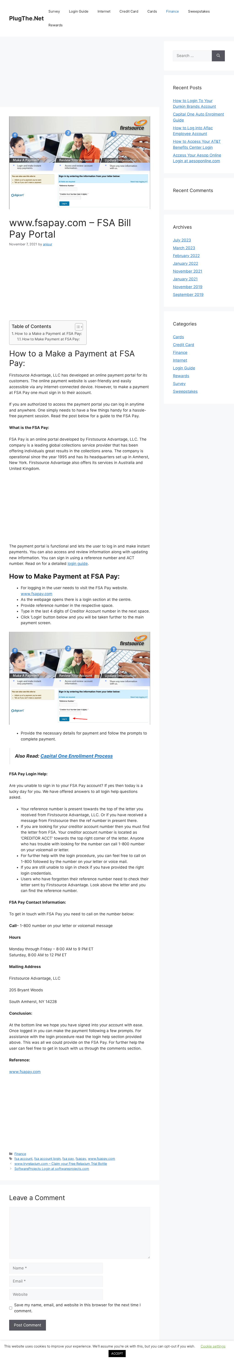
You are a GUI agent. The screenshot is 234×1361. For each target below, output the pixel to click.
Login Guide (78, 11)
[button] (77, 327)
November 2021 (187, 271)
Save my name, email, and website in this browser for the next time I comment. (77, 1308)
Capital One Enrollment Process (76, 756)
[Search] (218, 55)
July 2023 (182, 240)
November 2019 (187, 287)
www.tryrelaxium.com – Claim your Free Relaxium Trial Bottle (60, 1164)
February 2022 (186, 255)
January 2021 (185, 279)
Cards (152, 11)
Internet (104, 11)
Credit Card (129, 11)
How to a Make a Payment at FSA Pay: (48, 333)
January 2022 (185, 263)
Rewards (55, 25)
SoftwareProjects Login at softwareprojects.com (51, 1169)
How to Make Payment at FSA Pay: (51, 339)
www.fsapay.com (36, 593)
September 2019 (188, 294)
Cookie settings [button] (213, 1346)
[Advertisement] (79, 73)
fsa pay (68, 1158)
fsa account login (47, 1158)
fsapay (81, 1158)
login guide (78, 563)
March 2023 (184, 248)
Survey (54, 11)
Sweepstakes (199, 11)
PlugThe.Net (26, 18)
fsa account (23, 1158)
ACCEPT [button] (117, 1353)
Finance (172, 11)
